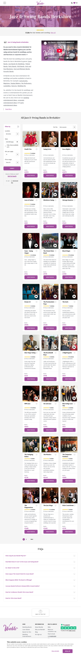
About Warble (39, 627)
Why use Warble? (40, 629)
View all (53, 33)
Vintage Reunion (67, 200)
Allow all (67, 651)
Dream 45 (27, 302)
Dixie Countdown (67, 505)
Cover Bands (26, 629)
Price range (8, 159)
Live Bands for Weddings (16, 64)
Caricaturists (23, 81)
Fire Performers (26, 83)
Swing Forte (47, 149)
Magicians (6, 83)
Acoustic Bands (8, 71)
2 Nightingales (67, 353)
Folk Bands (20, 66)
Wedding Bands (27, 627)
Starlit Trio (28, 149)
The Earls (65, 302)
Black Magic (66, 251)
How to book (51, 634)
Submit (12, 168)
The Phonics (47, 454)
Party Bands (12, 66)
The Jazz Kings (48, 505)
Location (7, 131)
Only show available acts (12, 146)
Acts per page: (9, 151)
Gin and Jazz (47, 404)
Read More (8, 109)
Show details (55, 651)
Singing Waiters (16, 83)
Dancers (14, 86)
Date (6, 139)
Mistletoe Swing (48, 200)
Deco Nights (66, 149)
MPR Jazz (27, 404)
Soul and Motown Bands (22, 69)
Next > (32, 539)
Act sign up (38, 634)
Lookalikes (7, 86)
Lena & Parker (29, 200)
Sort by (55, 127)
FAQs (49, 627)
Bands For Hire (26, 632)
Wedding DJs (22, 86)
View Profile (31, 175)
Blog (36, 632)
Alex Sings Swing (29, 353)
